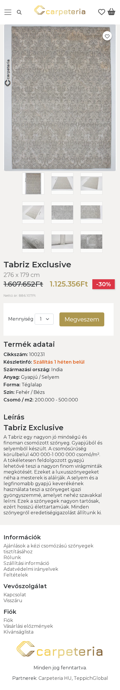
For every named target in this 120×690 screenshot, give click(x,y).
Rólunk (12, 557)
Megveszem (81, 319)
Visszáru (12, 600)
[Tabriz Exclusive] (60, 169)
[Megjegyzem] (107, 35)
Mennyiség (20, 319)
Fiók (8, 620)
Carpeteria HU (55, 678)
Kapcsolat (14, 594)
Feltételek (15, 575)
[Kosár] (111, 13)
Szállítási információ (26, 563)
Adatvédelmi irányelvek (30, 569)
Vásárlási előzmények (28, 626)
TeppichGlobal (91, 678)
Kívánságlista (18, 632)
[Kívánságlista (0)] (101, 12)
